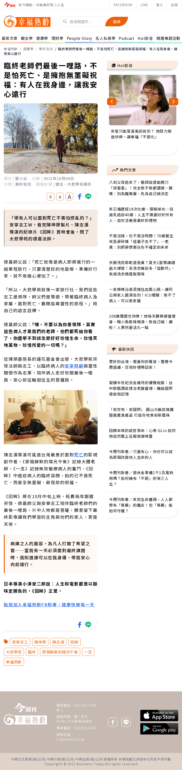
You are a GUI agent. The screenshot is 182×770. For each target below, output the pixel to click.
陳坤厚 (40, 642)
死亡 (79, 454)
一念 (88, 652)
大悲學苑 (14, 652)
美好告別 (46, 48)
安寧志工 (20, 642)
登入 (159, 4)
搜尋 (116, 21)
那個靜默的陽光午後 (60, 652)
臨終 (32, 652)
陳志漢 (58, 642)
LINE (144, 4)
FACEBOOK (123, 4)
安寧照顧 (74, 366)
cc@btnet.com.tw (70, 739)
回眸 (74, 642)
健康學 (28, 48)
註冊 (174, 4)
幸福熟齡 (11, 48)
